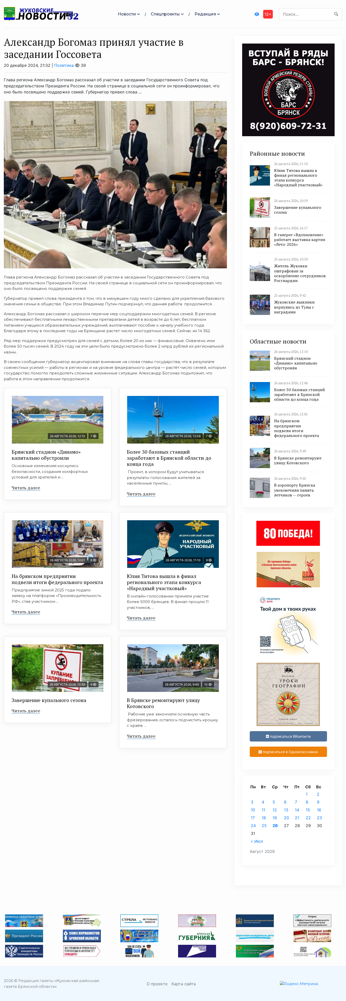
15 (308, 809)
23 (319, 817)
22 (308, 817)
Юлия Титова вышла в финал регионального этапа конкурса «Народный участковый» (164, 582)
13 (286, 809)
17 (253, 817)
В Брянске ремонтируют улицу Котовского (163, 703)
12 (275, 809)
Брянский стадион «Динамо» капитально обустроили (46, 454)
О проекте (157, 983)
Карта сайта (183, 983)
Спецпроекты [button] (165, 14)
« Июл (257, 841)
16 (319, 809)
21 (297, 817)
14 (297, 809)
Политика (64, 65)
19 (275, 817)
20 (286, 817)
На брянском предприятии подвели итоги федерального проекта (57, 579)
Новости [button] (127, 14)
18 (264, 817)
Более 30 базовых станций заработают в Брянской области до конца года (169, 457)
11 (263, 809)
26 (275, 825)
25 (264, 825)
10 (253, 809)
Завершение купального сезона (49, 700)
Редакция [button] (205, 14)
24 (253, 825)
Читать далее (26, 488)
